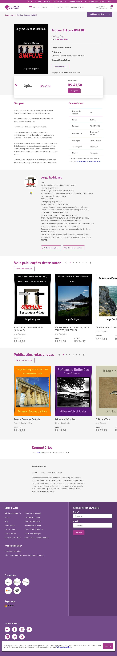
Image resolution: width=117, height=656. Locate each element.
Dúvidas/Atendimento (13, 513)
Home (7, 15)
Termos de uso (10, 534)
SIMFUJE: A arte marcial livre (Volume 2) (28, 329)
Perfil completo (52, 248)
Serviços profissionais (33, 521)
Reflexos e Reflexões (65, 419)
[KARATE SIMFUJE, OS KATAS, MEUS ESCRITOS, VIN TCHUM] (73, 299)
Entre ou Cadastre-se (103, 7)
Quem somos (10, 525)
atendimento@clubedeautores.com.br (89, 161)
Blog (6, 521)
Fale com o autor (75, 248)
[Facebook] (14, 629)
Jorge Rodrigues (61, 39)
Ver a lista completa (24, 269)
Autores (7, 517)
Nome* (76, 512)
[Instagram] (22, 629)
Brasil (30, 1)
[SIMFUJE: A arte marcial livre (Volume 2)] (32, 299)
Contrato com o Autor (13, 538)
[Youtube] (14, 637)
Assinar (79, 533)
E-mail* (76, 521)
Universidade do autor (33, 525)
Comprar (74, 91)
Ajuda (110, 1)
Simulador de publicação (37, 538)
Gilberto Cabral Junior (62, 423)
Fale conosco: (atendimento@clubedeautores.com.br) (24, 555)
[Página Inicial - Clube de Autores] (12, 8)
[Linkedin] (7, 637)
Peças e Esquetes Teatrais (27, 419)
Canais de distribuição (33, 534)
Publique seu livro (75, 1)
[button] (66, 263)
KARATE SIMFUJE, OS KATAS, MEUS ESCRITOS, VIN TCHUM (72, 329)
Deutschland (57, 1)
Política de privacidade (33, 513)
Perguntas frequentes (13, 551)
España (47, 1)
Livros (13, 15)
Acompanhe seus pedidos (95, 1)
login (39, 452)
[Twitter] (7, 629)
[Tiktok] (29, 629)
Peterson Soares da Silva (23, 423)
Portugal (38, 1)
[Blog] (22, 637)
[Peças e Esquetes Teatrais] (32, 391)
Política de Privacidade (63, 647)
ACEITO (108, 646)
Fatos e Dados (10, 529)
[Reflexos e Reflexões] (73, 391)
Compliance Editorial (32, 517)
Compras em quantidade (34, 529)
